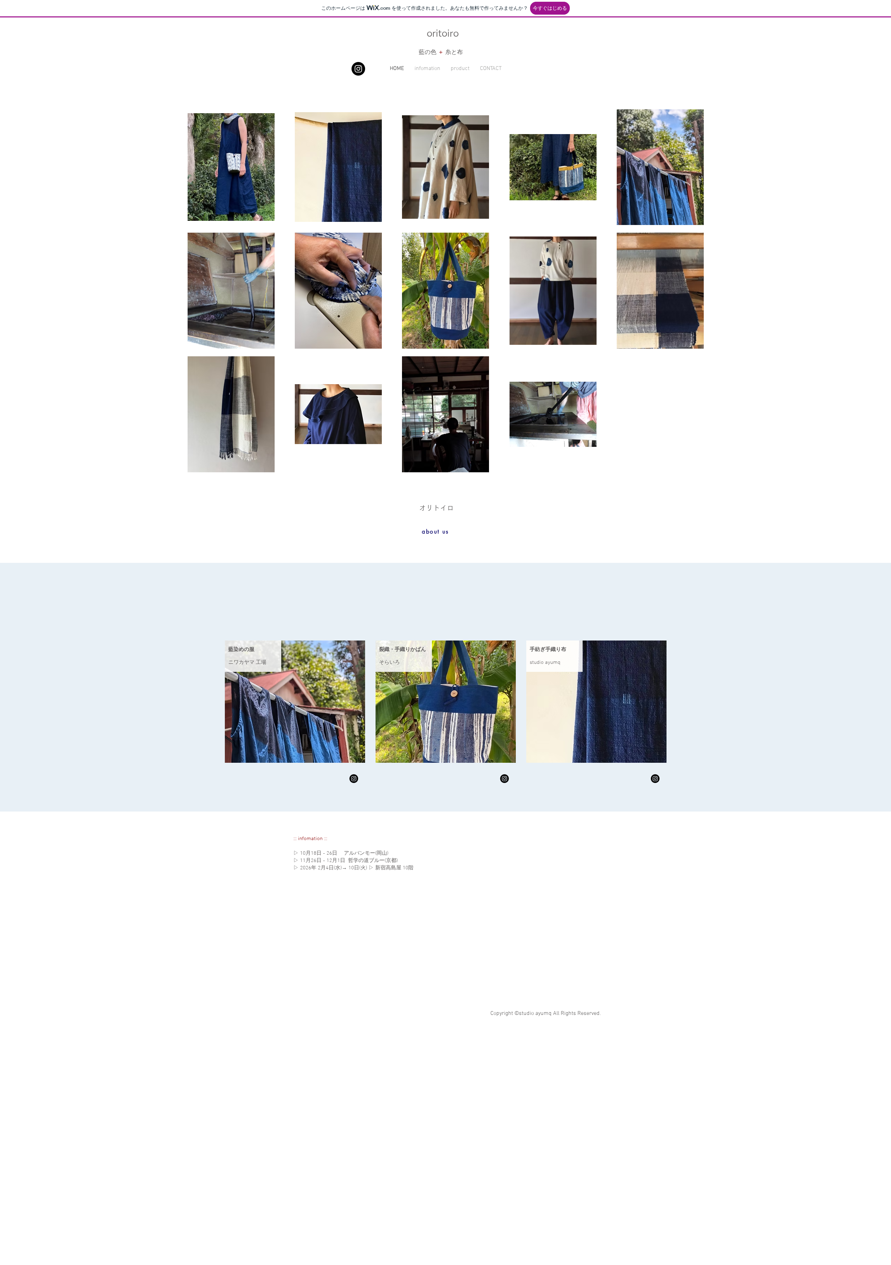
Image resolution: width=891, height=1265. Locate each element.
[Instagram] (353, 778)
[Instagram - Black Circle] (358, 69)
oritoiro (443, 33)
